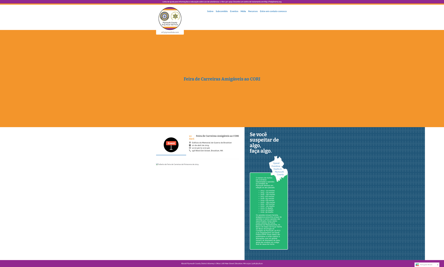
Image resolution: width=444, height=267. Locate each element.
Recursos (253, 11)
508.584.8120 (257, 263)
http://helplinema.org (273, 2)
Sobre (210, 11)
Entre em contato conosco (273, 11)
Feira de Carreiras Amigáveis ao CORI (222, 79)
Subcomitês (222, 11)
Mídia (243, 11)
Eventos (234, 11)
